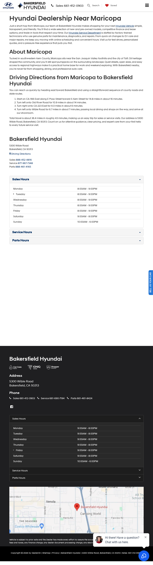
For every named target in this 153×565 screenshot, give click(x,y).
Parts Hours (18, 477)
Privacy (55, 553)
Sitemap (46, 553)
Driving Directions (21, 153)
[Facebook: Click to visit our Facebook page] (12, 406)
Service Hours (20, 470)
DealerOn (36, 553)
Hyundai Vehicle (125, 25)
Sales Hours (19, 418)
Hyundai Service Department (85, 32)
